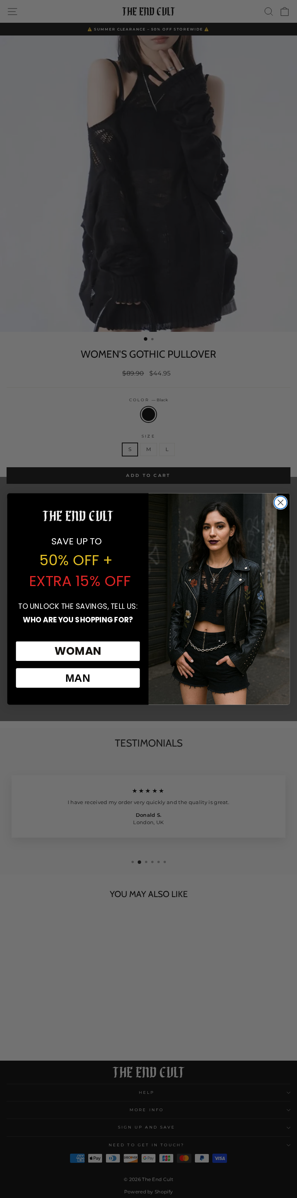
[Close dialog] (280, 502)
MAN (77, 678)
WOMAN (78, 651)
